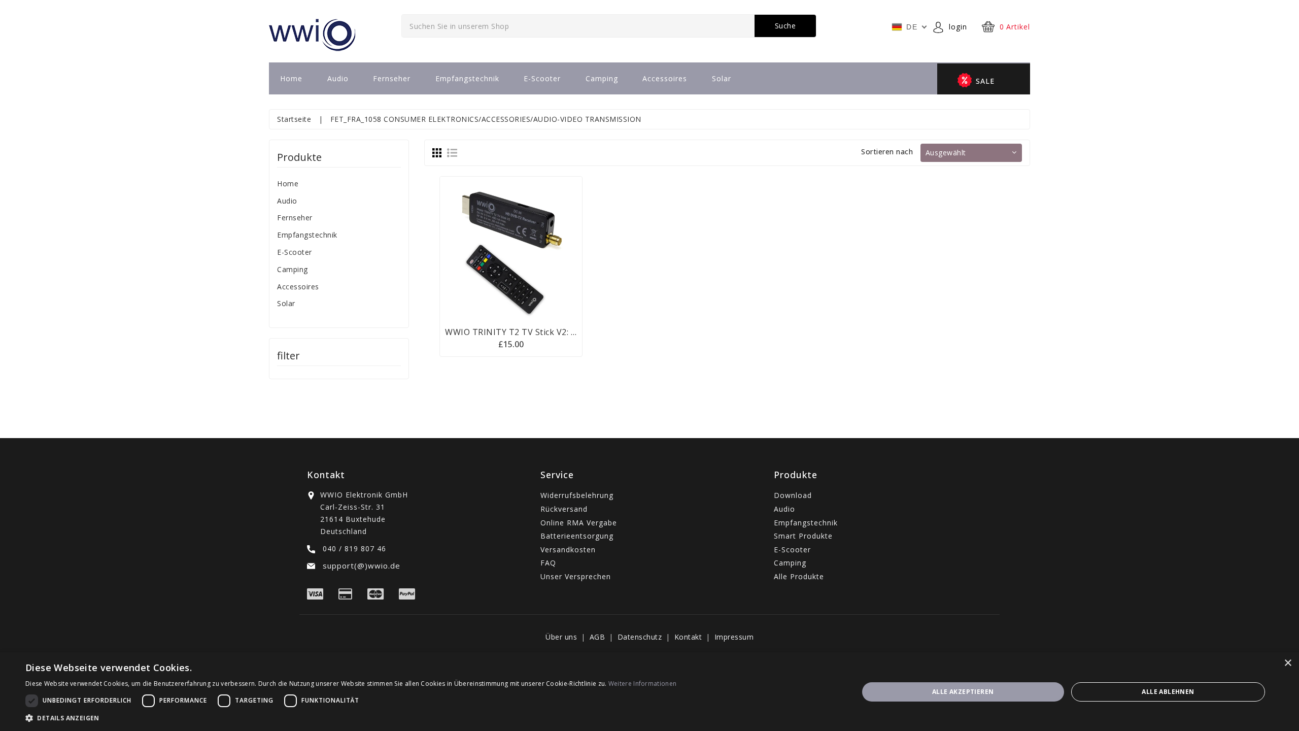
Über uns (561, 637)
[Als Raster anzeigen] (436, 152)
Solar (721, 78)
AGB (597, 637)
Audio (338, 78)
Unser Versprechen (575, 576)
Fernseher (392, 78)
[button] (350, 718)
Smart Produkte (803, 536)
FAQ (548, 563)
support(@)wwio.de (360, 565)
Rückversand (564, 509)
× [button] (1287, 663)
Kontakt (688, 637)
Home (291, 78)
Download (793, 495)
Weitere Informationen (642, 683)
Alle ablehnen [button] (1168, 691)
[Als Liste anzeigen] (452, 152)
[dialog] (649, 691)
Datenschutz (640, 637)
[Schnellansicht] (524, 247)
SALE (985, 81)
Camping (602, 78)
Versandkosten (568, 549)
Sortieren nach (887, 151)
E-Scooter (542, 78)
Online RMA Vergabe (578, 522)
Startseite (294, 119)
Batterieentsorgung (576, 536)
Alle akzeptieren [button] (963, 691)
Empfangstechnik (467, 78)
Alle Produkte (799, 576)
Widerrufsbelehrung (576, 495)
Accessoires (664, 78)
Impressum (734, 637)
